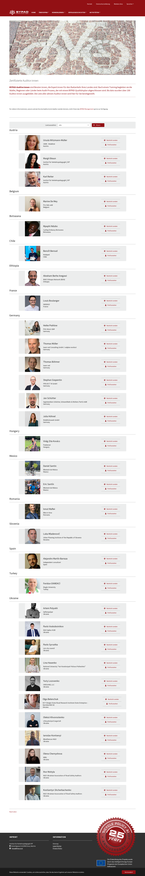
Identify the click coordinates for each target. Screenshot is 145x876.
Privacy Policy (57, 848)
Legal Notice (57, 846)
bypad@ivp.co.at (17, 848)
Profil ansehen (111, 145)
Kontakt (89, 4)
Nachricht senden (111, 140)
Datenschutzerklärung (103, 4)
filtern (98, 125)
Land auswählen (50, 125)
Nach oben (13, 812)
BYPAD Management (87, 109)
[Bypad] (18, 12)
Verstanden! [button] (129, 872)
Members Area (118, 4)
